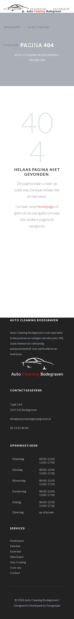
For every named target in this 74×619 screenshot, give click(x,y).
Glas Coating (18, 562)
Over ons (15, 567)
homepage (45, 206)
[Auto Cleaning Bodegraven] (34, 9)
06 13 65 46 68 (19, 427)
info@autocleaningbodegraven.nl (30, 418)
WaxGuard (16, 556)
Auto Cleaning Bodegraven (41, 600)
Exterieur (15, 551)
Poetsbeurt (17, 540)
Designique (53, 605)
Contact (15, 572)
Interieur (15, 546)
